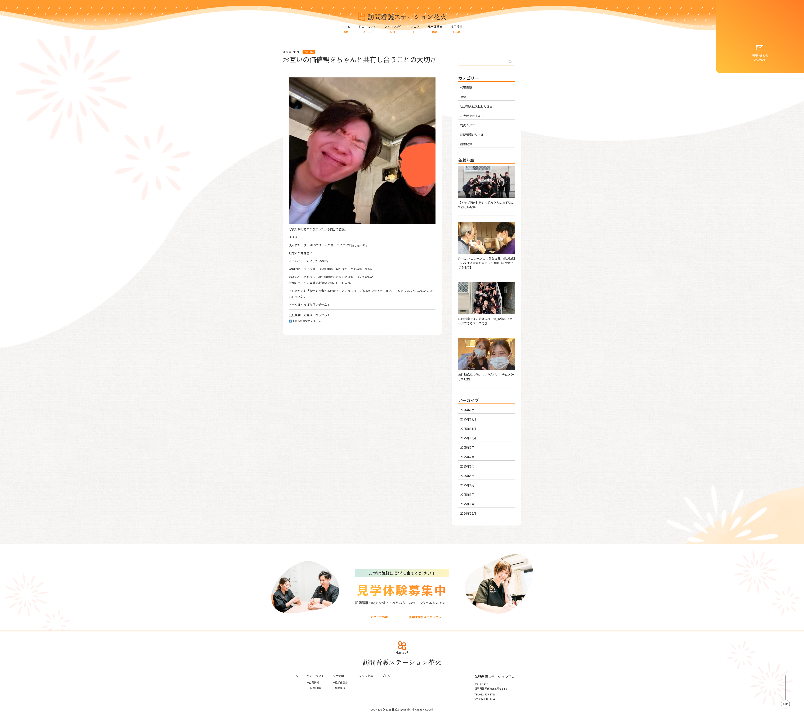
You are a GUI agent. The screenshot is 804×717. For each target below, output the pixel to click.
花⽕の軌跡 (314, 687)
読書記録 (466, 144)
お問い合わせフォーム (307, 321)
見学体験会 (340, 682)
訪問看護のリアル (472, 134)
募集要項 (338, 687)
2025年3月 (467, 494)
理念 (463, 97)
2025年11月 (468, 429)
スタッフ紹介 (365, 676)
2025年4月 (467, 485)
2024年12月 (468, 513)
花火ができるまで (472, 116)
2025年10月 (468, 438)
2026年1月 (467, 410)
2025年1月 (467, 504)
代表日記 (466, 87)
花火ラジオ (467, 125)
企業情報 (313, 682)
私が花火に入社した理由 (476, 106)
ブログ (386, 676)
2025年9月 (467, 447)
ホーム (293, 676)
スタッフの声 (379, 617)
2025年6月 (467, 466)
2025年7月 (467, 457)
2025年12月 (468, 419)
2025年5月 (467, 476)
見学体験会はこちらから (425, 617)
